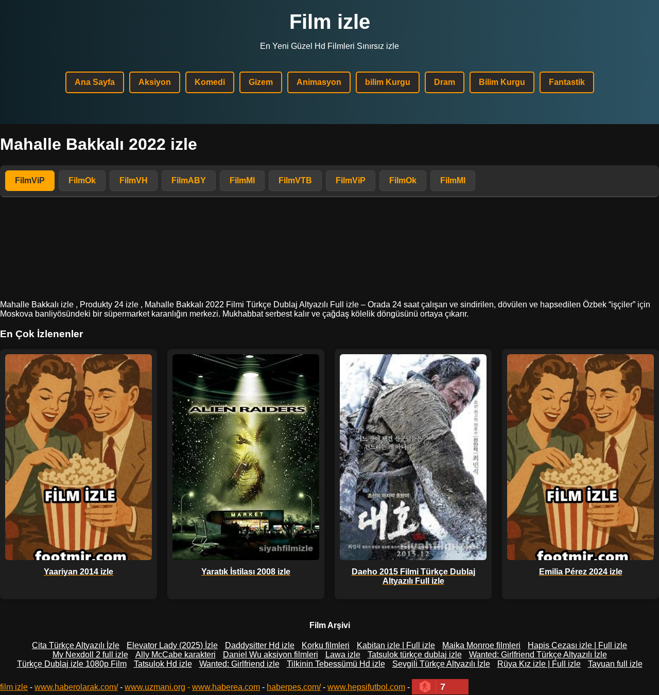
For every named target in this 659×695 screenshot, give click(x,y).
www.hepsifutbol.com (366, 687)
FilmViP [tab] (30, 180)
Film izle (329, 21)
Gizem (261, 82)
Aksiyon (154, 82)
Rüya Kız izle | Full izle (539, 663)
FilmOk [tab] (82, 180)
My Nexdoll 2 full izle (90, 654)
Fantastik (567, 82)
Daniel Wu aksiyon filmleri (270, 654)
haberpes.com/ (294, 687)
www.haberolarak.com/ (76, 687)
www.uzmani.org (155, 687)
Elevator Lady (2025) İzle (172, 645)
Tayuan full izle (615, 663)
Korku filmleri (326, 645)
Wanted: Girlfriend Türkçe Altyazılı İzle (538, 654)
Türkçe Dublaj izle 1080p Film (72, 663)
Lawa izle (342, 654)
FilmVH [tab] (133, 180)
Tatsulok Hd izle (163, 663)
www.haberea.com (226, 687)
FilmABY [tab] (188, 180)
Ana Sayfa (95, 82)
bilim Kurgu (387, 82)
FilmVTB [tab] (295, 180)
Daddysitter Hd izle (259, 645)
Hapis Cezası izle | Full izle (577, 645)
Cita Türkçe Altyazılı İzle (75, 645)
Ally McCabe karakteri (175, 654)
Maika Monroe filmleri (481, 645)
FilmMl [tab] (242, 180)
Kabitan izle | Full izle (396, 645)
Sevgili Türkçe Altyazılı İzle (441, 663)
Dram (444, 82)
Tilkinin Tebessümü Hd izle (336, 663)
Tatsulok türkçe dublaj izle (415, 654)
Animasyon (319, 82)
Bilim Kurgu (502, 82)
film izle (14, 687)
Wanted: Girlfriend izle (239, 663)
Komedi (210, 82)
